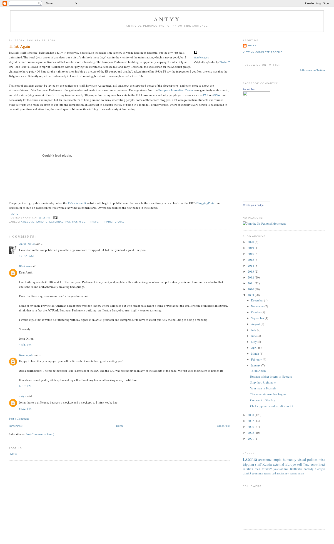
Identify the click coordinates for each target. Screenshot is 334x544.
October (256, 312)
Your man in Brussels (263, 388)
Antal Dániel (27, 244)
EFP (286, 473)
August (256, 324)
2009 (251, 295)
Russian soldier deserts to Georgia (271, 376)
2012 (251, 277)
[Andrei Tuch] (256, 200)
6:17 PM (25, 386)
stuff (258, 464)
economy (257, 473)
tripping (106, 222)
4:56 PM (25, 345)
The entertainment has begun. (268, 394)
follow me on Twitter (312, 70)
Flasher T (224, 62)
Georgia (320, 469)
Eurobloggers (201, 57)
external (56, 222)
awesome (28, 222)
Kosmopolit (26, 355)
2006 (251, 427)
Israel (322, 464)
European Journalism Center (175, 90)
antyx (22, 396)
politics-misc (75, 222)
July (254, 330)
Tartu (306, 464)
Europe (41, 222)
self (299, 464)
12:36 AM (26, 256)
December (257, 300)
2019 (251, 248)
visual (120, 222)
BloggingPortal (205, 203)
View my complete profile (262, 52)
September (258, 318)
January (256, 365)
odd (274, 473)
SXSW (216, 95)
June (254, 336)
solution (248, 469)
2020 (251, 242)
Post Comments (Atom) (40, 434)
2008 (251, 415)
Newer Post (15, 426)
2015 (251, 260)
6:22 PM (25, 408)
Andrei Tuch (249, 89)
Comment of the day (262, 400)
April (254, 348)
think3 (247, 473)
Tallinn (267, 473)
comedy (309, 469)
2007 (251, 421)
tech (257, 469)
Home (119, 426)
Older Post (223, 426)
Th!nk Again (19, 46)
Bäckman (25, 266)
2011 (251, 283)
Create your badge (253, 205)
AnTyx (167, 19)
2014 (251, 265)
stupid (277, 459)
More (14, 214)
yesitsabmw (281, 469)
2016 (251, 254)
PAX (206, 95)
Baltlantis (296, 469)
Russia (267, 464)
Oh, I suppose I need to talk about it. (272, 406)
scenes (293, 473)
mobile (280, 473)
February (257, 359)
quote (314, 464)
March (255, 353)
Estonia (250, 459)
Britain (301, 473)
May (254, 342)
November (257, 306)
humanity (289, 459)
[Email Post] (54, 217)
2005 (251, 433)
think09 (92, 222)
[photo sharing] (195, 52)
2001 (251, 438)
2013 (251, 271)
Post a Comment (19, 418)
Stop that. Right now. (263, 382)
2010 (251, 289)
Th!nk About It (77, 203)
